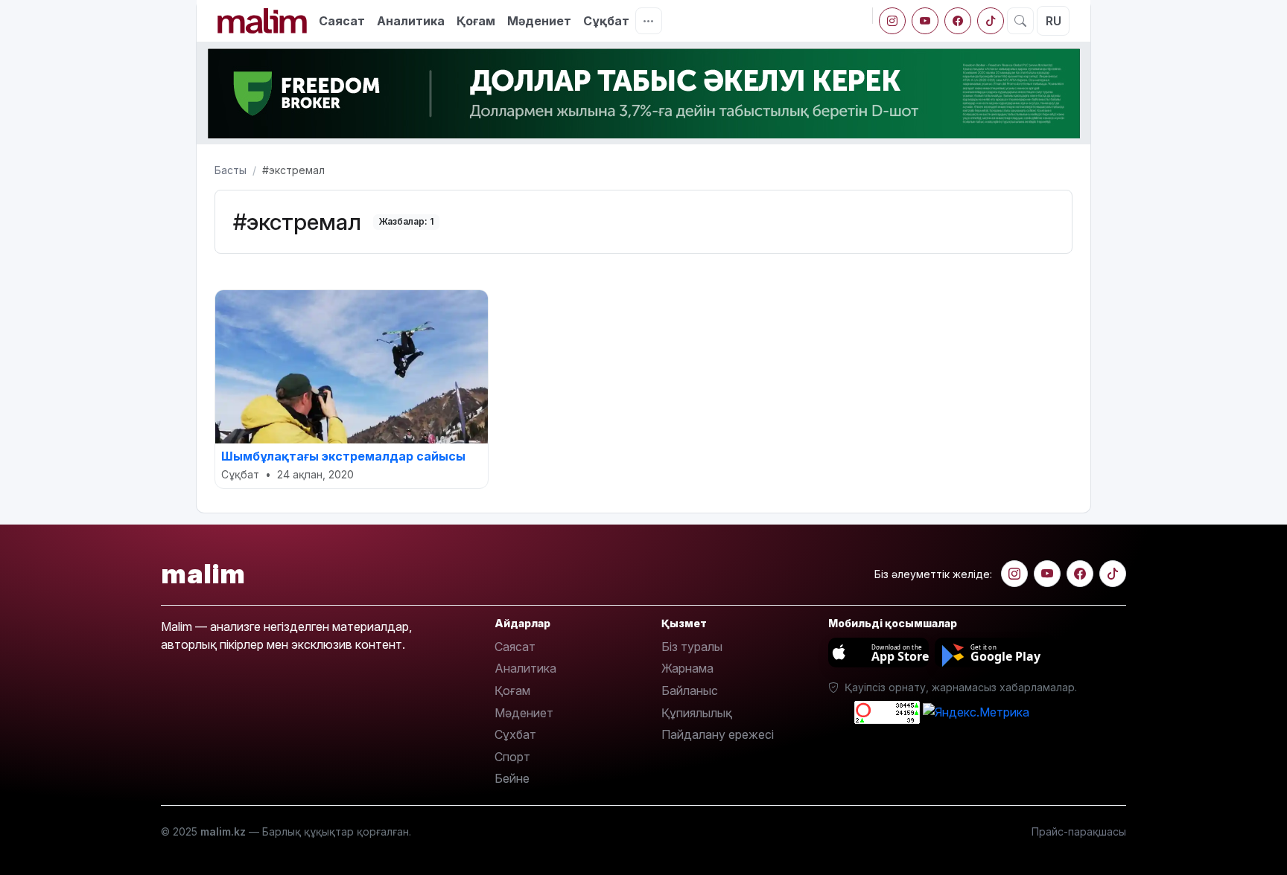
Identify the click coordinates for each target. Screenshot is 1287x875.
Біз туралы (691, 646)
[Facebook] (957, 20)
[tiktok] (990, 20)
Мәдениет (539, 20)
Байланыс (689, 690)
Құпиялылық (696, 712)
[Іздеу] (1020, 20)
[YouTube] (925, 20)
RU (1053, 20)
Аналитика (411, 20)
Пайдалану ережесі (717, 734)
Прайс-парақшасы (1079, 831)
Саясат (342, 20)
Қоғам (476, 20)
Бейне (512, 778)
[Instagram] (892, 20)
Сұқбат (606, 20)
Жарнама (687, 668)
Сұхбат (515, 734)
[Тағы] (648, 20)
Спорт (512, 756)
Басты (230, 170)
